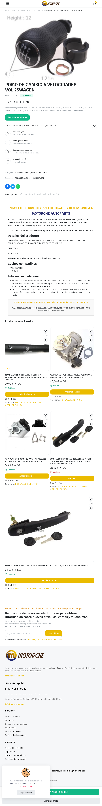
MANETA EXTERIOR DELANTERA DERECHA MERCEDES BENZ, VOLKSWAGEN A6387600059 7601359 (26, 377)
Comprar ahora (51, 801)
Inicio (7, 10)
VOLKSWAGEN (38, 178)
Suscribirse (53, 633)
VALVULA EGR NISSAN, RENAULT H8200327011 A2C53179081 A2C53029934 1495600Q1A (25, 460)
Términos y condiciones (15, 755)
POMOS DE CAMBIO (19, 10)
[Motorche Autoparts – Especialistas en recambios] (50, 3)
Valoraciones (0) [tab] (51, 194)
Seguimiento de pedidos (16, 724)
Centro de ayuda (12, 716)
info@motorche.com (14, 676)
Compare (45, 335)
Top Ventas (10, 751)
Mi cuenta (9, 720)
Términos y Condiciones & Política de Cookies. (45, 639)
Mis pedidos (10, 727)
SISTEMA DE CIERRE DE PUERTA (45, 588)
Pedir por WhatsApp (17, 117)
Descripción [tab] (11, 194)
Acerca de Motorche (14, 748)
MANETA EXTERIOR (23, 402)
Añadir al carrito (60, 792)
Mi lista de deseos (13, 731)
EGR (62, 400)
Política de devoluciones (16, 735)
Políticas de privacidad (15, 759)
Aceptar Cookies (26, 793)
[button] (10, 74)
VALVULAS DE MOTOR (74, 400)
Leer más (72, 478)
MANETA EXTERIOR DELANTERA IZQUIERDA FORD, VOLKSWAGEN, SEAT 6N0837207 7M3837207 (46, 566)
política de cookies (25, 786)
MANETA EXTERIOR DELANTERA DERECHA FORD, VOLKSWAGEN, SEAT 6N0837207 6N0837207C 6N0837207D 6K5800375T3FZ (71, 461)
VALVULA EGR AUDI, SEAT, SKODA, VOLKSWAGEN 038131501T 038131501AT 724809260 (71, 376)
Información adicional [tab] (30, 194)
